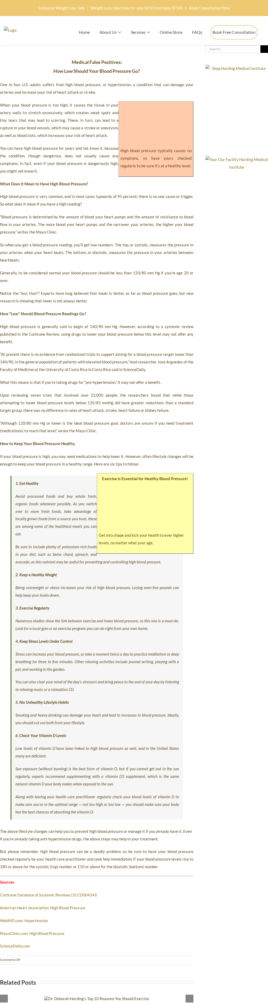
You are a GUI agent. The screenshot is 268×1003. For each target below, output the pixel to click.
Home (84, 32)
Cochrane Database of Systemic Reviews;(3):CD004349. (49, 895)
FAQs (197, 32)
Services (138, 32)
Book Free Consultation (234, 32)
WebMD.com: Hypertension (24, 920)
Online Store (171, 32)
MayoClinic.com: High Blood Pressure (32, 933)
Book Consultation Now (209, 7)
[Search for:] (232, 48)
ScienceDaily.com (15, 946)
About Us (108, 32)
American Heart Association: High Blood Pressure (42, 907)
